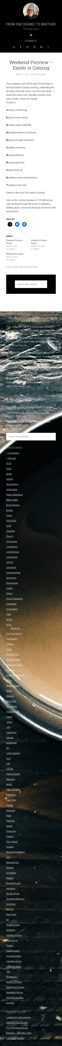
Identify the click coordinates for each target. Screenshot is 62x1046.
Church (9, 536)
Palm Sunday (12, 789)
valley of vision (13, 966)
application (11, 489)
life (7, 748)
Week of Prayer (14, 982)
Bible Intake (12, 500)
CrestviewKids (13, 572)
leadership (11, 742)
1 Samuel (11, 458)
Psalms (10, 836)
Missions (10, 779)
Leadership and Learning (18, 1017)
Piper (8, 815)
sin (7, 919)
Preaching (11, 831)
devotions (11, 578)
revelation (11, 872)
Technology (12, 940)
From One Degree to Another (31, 24)
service (10, 909)
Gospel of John (14, 664)
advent (9, 479)
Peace (9, 805)
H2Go (9, 680)
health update (13, 685)
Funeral (10, 644)
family (9, 619)
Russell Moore (13, 883)
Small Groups (13, 925)
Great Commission (15, 675)
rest (8, 857)
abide (9, 474)
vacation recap (13, 961)
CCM (8, 526)
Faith (8, 614)
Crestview (11, 567)
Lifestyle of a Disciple (17, 1022)
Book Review (13, 505)
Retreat (10, 867)
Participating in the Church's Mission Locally (27, 412)
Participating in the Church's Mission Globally (28, 421)
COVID (9, 562)
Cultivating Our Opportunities (20, 407)
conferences (12, 552)
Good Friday (12, 654)
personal (10, 810)
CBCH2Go (11, 520)
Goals (9, 649)
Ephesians (11, 604)
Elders (9, 593)
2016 (8, 463)
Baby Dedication (14, 494)
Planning (10, 820)
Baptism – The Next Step (19, 1033)
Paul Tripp (11, 800)
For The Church (13, 633)
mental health (13, 774)
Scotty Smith (12, 893)
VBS (8, 971)
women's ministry (15, 997)
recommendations (15, 852)
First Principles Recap (17, 1027)
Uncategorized (13, 956)
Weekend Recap (14, 992)
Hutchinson (11, 711)
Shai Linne (11, 914)
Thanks (9, 945)
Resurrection (12, 862)
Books (9, 510)
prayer (9, 826)
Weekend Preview (28, 267)
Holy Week (11, 706)
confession (11, 557)
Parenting (11, 794)
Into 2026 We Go (15, 1038)
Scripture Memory (15, 899)
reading (10, 846)
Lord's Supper (13, 753)
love (8, 758)
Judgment (11, 732)
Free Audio (11, 638)
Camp (9, 515)
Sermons (10, 904)
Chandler (10, 531)
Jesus (9, 722)
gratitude (10, 670)
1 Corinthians (12, 453)
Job (8, 727)
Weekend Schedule (14, 254)
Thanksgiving (12, 951)
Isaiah (9, 716)
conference (12, 546)
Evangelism (12, 609)
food (8, 624)
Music (9, 784)
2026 (8, 468)
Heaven (10, 696)
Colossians (11, 541)
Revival (9, 878)
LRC (8, 763)
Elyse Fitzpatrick (14, 598)
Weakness (11, 977)
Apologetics (12, 484)
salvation (10, 888)
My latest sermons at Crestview (23, 400)
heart (8, 690)
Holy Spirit (11, 701)
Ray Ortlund (12, 841)
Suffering (10, 930)
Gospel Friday (13, 659)
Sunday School (13, 935)
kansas (9, 737)
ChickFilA (15, 628)
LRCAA (9, 768)
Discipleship (12, 583)
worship (10, 1003)
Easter (9, 588)
